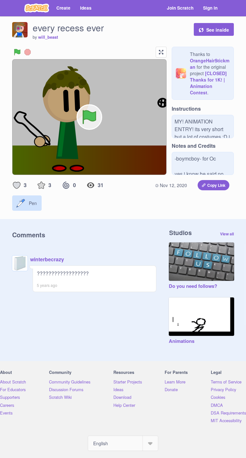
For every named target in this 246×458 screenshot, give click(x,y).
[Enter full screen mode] (161, 52)
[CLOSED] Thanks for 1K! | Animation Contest (208, 83)
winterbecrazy (47, 259)
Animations (181, 341)
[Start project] (17, 52)
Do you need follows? (193, 286)
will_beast (48, 37)
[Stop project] (27, 52)
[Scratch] (37, 8)
